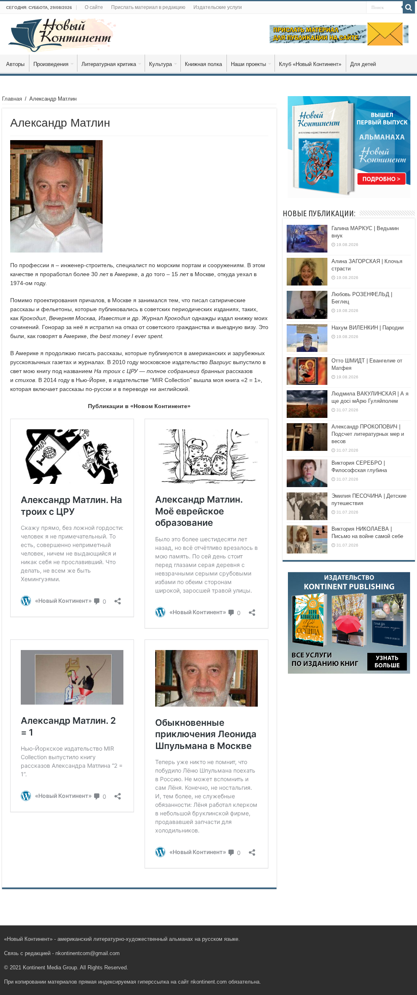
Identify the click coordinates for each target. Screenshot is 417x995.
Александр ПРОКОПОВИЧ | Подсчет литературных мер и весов (367, 434)
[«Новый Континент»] (62, 34)
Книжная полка (203, 64)
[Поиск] (409, 7)
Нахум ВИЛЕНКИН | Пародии (367, 328)
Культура (160, 64)
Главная (12, 99)
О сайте (94, 7)
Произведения (50, 64)
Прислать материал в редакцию (148, 7)
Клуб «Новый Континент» (310, 64)
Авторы (15, 64)
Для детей (363, 64)
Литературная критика (108, 64)
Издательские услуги (217, 7)
